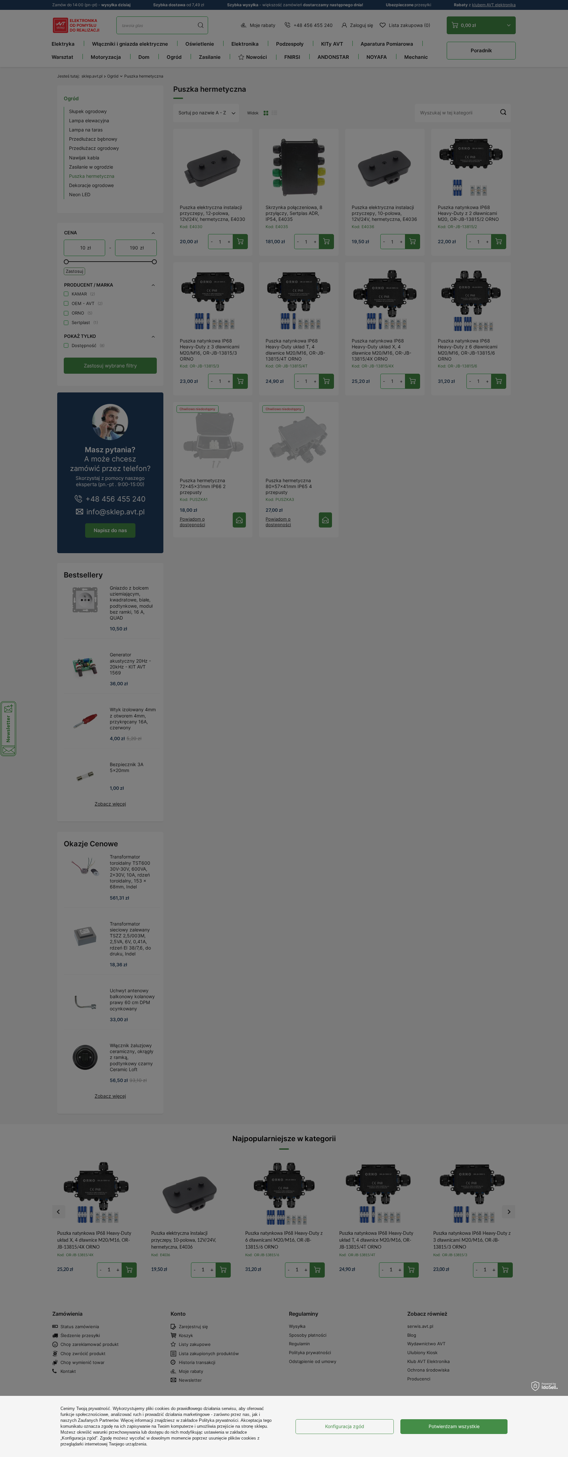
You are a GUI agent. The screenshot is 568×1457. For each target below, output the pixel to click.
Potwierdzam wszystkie (454, 1426)
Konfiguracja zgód (344, 1426)
